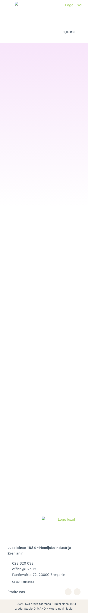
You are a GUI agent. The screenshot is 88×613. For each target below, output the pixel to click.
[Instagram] (68, 591)
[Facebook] (77, 591)
